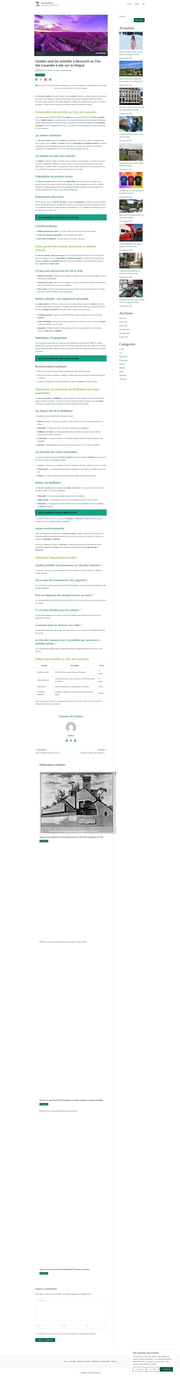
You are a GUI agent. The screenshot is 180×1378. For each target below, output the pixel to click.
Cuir (120, 353)
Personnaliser (139, 1369)
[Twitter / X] (71, 741)
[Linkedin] (50, 79)
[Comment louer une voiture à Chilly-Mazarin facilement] (131, 152)
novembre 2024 (124, 333)
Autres (121, 349)
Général (121, 364)
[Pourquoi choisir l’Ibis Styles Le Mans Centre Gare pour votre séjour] (131, 288)
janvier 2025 (123, 326)
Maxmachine (47, 3)
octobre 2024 (123, 337)
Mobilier (122, 368)
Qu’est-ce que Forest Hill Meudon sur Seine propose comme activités (71, 1100)
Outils (121, 371)
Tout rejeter (152, 1369)
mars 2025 (122, 318)
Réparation (122, 375)
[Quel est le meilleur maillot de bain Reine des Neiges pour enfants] (131, 40)
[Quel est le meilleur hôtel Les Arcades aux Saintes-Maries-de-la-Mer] (131, 96)
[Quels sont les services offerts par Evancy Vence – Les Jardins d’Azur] (131, 68)
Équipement (123, 356)
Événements (40, 75)
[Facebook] (36, 79)
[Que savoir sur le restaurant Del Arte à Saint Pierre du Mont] (131, 206)
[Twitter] (41, 79)
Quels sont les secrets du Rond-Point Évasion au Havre (64, 1269)
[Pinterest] (45, 79)
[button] (144, 4)
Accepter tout (166, 1369)
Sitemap (114, 1361)
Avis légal (72, 1361)
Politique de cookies (83, 1361)
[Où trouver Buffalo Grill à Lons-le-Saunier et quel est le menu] (131, 232)
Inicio (65, 1361)
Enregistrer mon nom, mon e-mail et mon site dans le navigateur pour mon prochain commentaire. (67, 1334)
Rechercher (122, 16)
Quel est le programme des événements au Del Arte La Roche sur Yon (71, 837)
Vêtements (122, 379)
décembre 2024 (124, 329)
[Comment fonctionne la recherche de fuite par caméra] (131, 124)
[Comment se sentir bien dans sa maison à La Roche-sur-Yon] (131, 260)
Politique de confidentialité (101, 1361)
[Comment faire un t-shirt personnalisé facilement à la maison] (131, 180)
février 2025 (123, 322)
